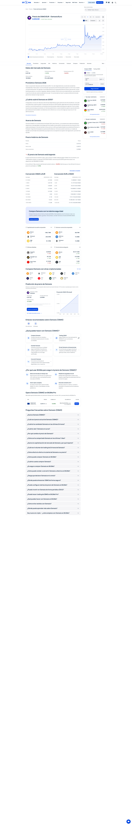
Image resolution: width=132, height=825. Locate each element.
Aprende (44, 2)
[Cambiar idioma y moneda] (112, 2)
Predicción (82, 63)
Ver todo (79, 269)
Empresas (60, 2)
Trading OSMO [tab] (96, 69)
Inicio (27, 9)
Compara (75, 63)
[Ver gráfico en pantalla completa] (103, 20)
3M (90, 17)
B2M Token (74, 2)
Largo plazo (43, 63)
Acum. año (98, 17)
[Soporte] (128, 822)
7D (84, 17)
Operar (76, 403)
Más (103, 63)
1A (93, 17)
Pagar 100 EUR (94, 88)
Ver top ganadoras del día (94, 114)
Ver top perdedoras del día (95, 136)
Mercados (36, 2)
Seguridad (68, 2)
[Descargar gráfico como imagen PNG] (99, 20)
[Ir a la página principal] (26, 2)
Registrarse (100, 2)
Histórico (54, 63)
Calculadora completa (75, 170)
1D (82, 17)
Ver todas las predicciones (34, 313)
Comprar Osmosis (34, 219)
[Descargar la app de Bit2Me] (108, 2)
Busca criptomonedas (88, 7)
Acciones (89, 63)
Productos (51, 2)
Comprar (69, 63)
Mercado (29, 63)
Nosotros (81, 2)
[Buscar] (115, 2)
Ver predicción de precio (31, 115)
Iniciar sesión (91, 2)
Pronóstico (35, 63)
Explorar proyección (32, 309)
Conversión (61, 63)
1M (87, 17)
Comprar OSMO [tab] (88, 69)
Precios (30, 9)
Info (49, 63)
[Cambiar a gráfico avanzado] (103, 16)
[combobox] (95, 10)
